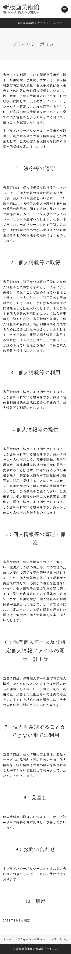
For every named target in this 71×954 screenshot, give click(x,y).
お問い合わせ (59, 939)
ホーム (7, 939)
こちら (41, 874)
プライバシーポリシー (31, 939)
